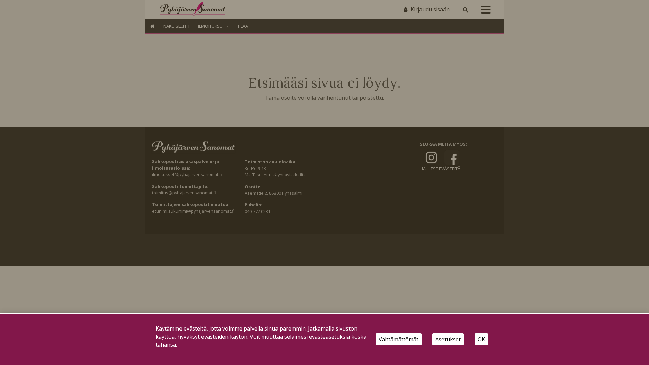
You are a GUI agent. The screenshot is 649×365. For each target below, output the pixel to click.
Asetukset (448, 339)
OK (481, 339)
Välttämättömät (398, 339)
